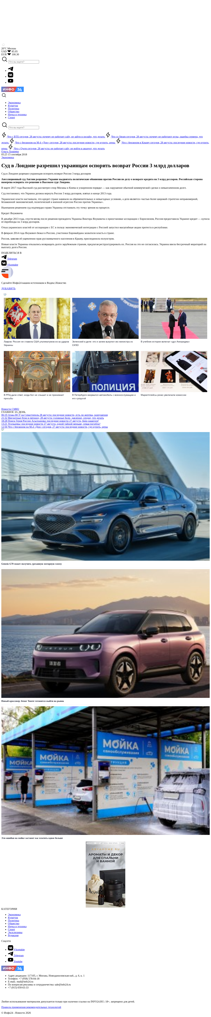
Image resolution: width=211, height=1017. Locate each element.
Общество (13, 923)
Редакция (13, 935)
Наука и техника (17, 926)
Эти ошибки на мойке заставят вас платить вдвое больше (32, 838)
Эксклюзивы (15, 932)
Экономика (7, 157)
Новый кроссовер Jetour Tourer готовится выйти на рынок (32, 701)
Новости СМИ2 (10, 409)
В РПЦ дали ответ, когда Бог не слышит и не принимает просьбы (34, 397)
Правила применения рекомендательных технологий (31, 1007)
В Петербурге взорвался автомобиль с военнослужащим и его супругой (104, 397)
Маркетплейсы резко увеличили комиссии (163, 395)
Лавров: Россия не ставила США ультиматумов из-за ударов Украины (36, 343)
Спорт (11, 929)
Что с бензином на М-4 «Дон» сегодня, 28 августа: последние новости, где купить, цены (65, 142)
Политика (13, 920)
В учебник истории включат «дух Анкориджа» (165, 341)
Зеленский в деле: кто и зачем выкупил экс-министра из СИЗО (102, 343)
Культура (13, 917)
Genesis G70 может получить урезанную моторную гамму (31, 564)
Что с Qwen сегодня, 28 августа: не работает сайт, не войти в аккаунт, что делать (59, 148)
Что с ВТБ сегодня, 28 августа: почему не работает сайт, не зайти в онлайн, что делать (56, 136)
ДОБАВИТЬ (8, 288)
